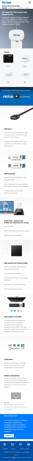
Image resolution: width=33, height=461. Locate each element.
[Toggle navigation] (29, 2)
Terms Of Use (24, 449)
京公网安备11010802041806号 (23, 457)
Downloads (20, 7)
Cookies (5, 449)
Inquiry (27, 7)
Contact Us (9, 435)
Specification (11, 7)
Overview (4, 7)
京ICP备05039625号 (7, 457)
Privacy (13, 449)
